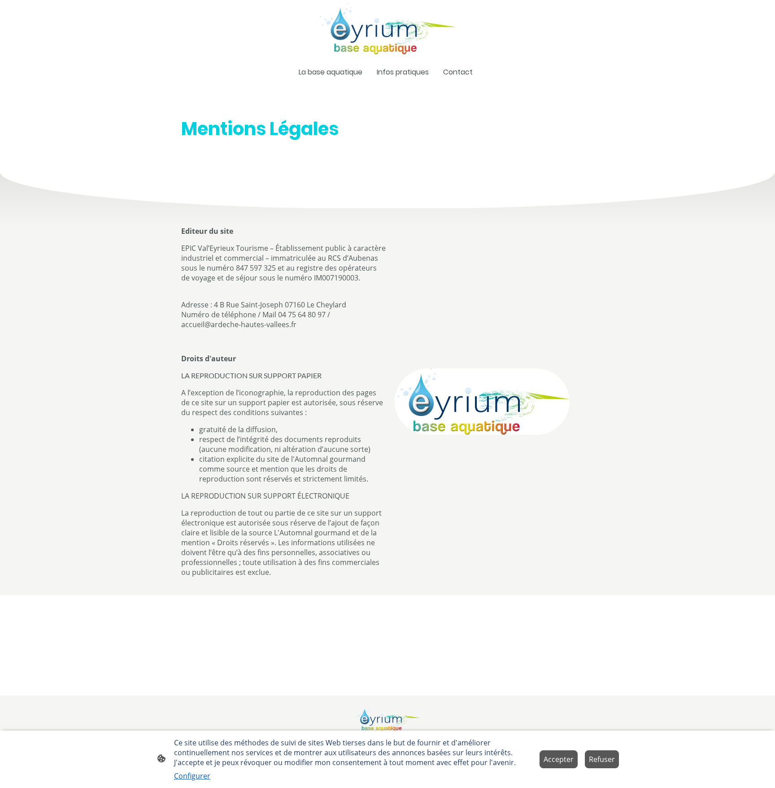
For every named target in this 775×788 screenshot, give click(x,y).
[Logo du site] (387, 29)
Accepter (559, 759)
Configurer (192, 776)
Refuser (602, 759)
